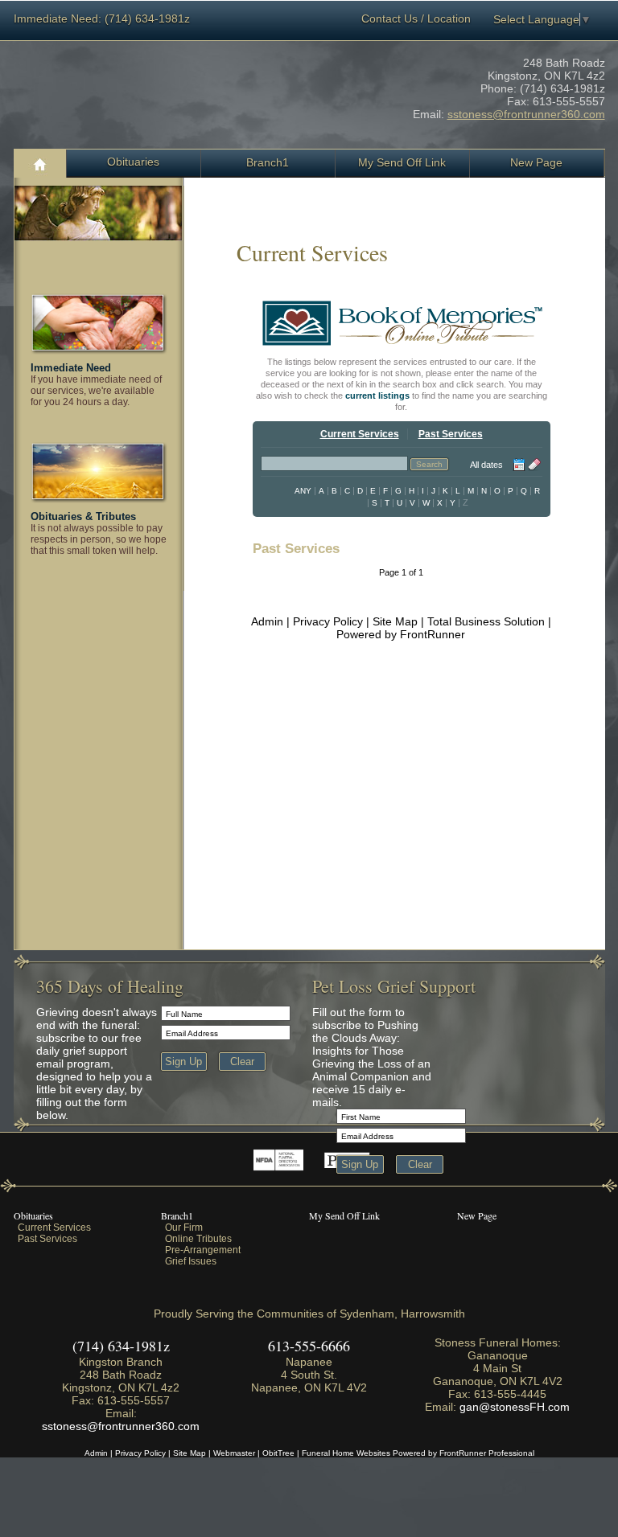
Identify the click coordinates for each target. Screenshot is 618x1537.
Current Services (54, 1227)
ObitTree (278, 1453)
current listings (377, 395)
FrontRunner (432, 634)
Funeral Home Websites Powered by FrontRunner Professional (418, 1453)
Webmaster (234, 1453)
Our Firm (184, 1227)
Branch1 (177, 1215)
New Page (476, 1215)
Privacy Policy (328, 621)
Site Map (395, 621)
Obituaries (133, 161)
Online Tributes (198, 1238)
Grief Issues (190, 1261)
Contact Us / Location (416, 18)
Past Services (47, 1238)
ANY (303, 490)
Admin (267, 621)
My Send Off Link (344, 1215)
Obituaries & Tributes (83, 516)
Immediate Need (71, 368)
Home (40, 164)
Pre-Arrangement (203, 1250)
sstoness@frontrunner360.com (526, 114)
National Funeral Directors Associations (278, 1160)
